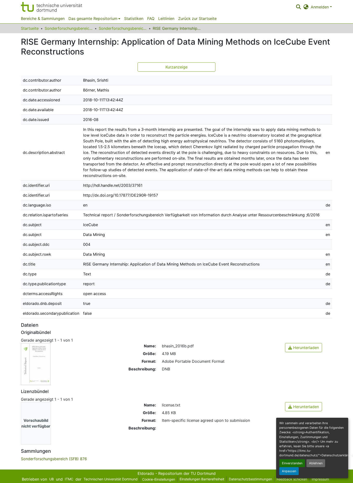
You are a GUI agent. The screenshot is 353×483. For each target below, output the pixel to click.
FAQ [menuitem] (150, 18)
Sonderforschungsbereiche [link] (69, 28)
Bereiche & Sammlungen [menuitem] (43, 18)
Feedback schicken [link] (292, 479)
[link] (303, 347)
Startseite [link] (30, 28)
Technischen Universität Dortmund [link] (111, 479)
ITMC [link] (69, 479)
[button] (51, 7)
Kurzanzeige (176, 67)
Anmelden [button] (320, 7)
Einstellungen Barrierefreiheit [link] (202, 479)
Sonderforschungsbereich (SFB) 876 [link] (123, 28)
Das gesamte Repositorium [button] (92, 18)
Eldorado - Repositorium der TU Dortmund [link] (177, 473)
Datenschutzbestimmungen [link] (250, 479)
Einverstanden (292, 463)
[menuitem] (94, 18)
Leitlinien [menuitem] (166, 18)
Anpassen (289, 471)
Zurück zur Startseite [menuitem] (197, 18)
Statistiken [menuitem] (133, 18)
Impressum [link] (320, 479)
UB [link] (51, 479)
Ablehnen (316, 463)
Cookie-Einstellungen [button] (158, 479)
